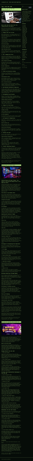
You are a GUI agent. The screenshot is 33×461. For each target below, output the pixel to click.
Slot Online (6, 317)
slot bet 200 (5, 161)
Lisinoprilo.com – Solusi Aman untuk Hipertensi (11, 2)
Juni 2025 (24, 34)
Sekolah (24, 55)
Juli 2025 (24, 33)
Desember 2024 (25, 39)
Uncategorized (7, 160)
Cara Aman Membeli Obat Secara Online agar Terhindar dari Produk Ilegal (26, 14)
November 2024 (25, 40)
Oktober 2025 (24, 30)
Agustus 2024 (24, 43)
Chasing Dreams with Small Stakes (8, 165)
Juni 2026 (24, 26)
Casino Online (25, 51)
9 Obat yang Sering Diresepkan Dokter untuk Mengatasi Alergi (26, 18)
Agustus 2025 (24, 32)
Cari (22, 6)
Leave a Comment (9, 162)
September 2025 (25, 31)
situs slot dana (24, 67)
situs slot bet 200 (9, 103)
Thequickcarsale (4, 162)
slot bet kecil (16, 161)
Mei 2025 (24, 35)
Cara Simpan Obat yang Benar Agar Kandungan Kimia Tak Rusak (26, 21)
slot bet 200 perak (10, 161)
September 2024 (25, 42)
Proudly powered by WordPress (6, 459)
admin (11, 11)
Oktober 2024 (24, 41)
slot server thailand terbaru (26, 62)
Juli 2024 (24, 44)
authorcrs (13, 323)
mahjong (23, 64)
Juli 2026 (24, 25)
